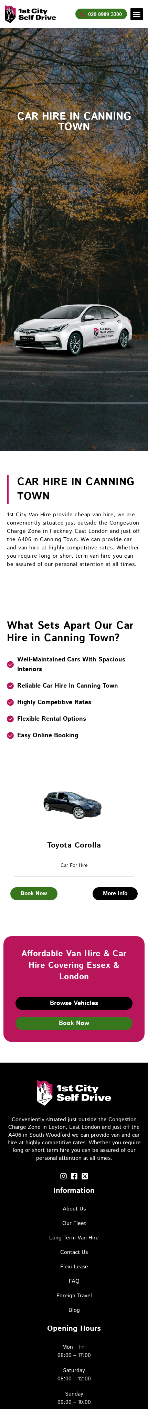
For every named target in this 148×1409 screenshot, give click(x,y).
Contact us (74, 1252)
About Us (74, 1209)
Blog (74, 1310)
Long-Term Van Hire (74, 1238)
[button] (136, 14)
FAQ (74, 1281)
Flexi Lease (74, 1267)
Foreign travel (74, 1296)
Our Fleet (74, 1223)
